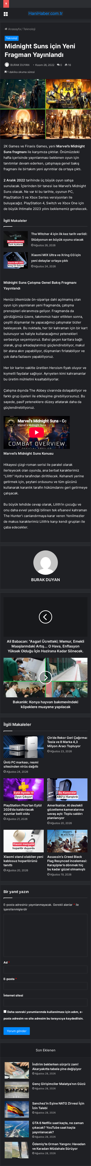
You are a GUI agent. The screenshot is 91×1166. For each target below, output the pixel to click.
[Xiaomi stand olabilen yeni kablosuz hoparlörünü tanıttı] (24, 841)
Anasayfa (14, 29)
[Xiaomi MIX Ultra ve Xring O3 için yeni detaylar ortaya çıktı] (16, 260)
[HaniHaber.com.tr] (45, 13)
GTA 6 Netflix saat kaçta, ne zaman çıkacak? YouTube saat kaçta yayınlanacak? (58, 1127)
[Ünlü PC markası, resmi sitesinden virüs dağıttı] (24, 747)
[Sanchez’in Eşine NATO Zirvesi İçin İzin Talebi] (17, 1109)
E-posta (10, 979)
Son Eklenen (45, 1050)
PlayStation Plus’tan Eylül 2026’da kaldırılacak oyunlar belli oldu (23, 809)
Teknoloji (29, 29)
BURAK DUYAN (19, 65)
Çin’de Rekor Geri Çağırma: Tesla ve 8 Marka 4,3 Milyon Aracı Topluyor (67, 742)
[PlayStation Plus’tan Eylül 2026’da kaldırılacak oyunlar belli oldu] (24, 789)
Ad (7, 962)
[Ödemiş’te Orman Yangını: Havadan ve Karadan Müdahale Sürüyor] (17, 1150)
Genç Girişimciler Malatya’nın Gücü (58, 1084)
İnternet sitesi (13, 995)
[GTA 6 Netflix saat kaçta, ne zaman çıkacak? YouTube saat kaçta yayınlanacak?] (17, 1129)
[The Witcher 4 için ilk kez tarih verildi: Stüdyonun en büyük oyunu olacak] (16, 239)
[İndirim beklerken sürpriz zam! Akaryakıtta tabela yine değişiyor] (17, 1070)
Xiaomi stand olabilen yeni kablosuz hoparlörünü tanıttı (23, 861)
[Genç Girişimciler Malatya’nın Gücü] (17, 1090)
